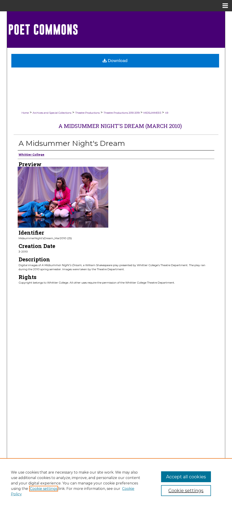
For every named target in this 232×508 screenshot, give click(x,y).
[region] (116, 483)
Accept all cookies (186, 476)
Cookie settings (43, 488)
